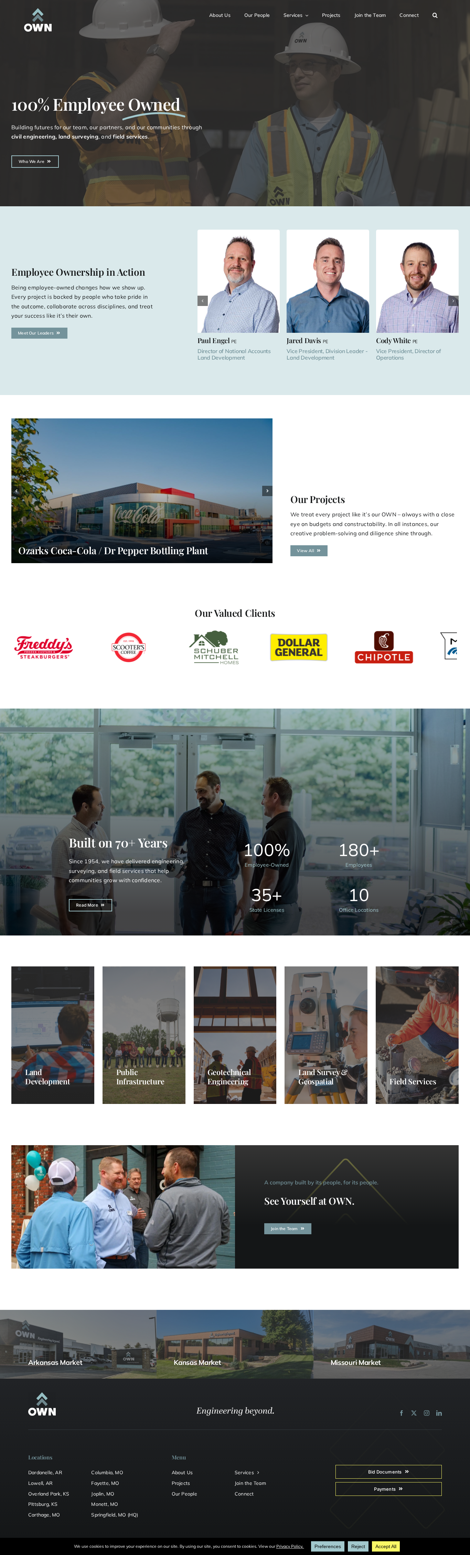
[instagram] (426, 1413)
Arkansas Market (55, 1362)
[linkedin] (439, 1413)
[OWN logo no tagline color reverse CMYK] (38, 11)
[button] (439, 14)
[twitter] (414, 1413)
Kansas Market (197, 1362)
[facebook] (401, 1413)
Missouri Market (356, 1362)
